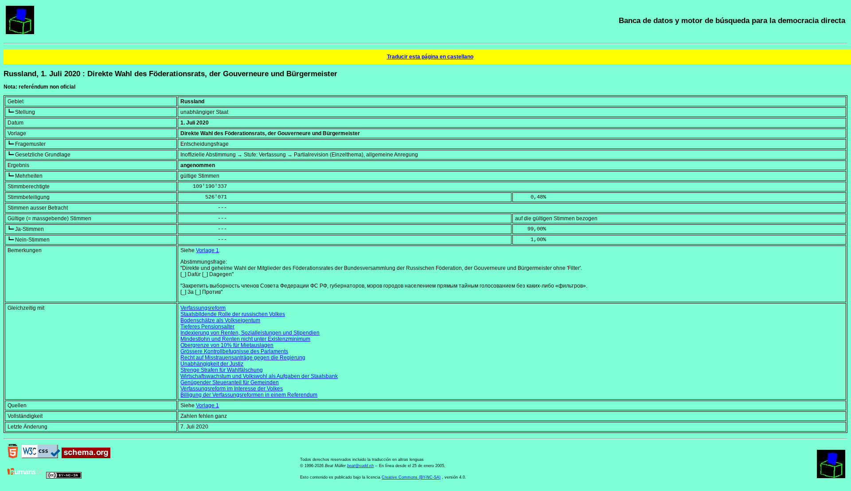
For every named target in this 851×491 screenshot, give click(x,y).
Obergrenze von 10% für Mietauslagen (226, 345)
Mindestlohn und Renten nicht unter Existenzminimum (245, 339)
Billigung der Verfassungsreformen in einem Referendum (248, 395)
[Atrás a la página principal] (20, 32)
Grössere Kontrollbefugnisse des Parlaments (234, 351)
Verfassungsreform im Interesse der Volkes (231, 389)
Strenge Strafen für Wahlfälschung (221, 370)
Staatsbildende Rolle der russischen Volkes (232, 314)
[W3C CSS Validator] (40, 456)
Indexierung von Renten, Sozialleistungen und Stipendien (250, 333)
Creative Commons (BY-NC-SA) (411, 477)
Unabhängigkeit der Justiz (211, 364)
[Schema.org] (86, 456)
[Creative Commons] (64, 477)
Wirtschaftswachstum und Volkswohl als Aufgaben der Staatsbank (259, 376)
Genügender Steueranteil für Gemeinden (229, 382)
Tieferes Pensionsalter (207, 326)
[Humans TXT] (25, 477)
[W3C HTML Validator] (13, 456)
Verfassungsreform (203, 308)
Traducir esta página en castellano (430, 57)
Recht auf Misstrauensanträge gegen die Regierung (242, 358)
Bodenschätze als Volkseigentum (220, 320)
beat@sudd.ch (360, 466)
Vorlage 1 (207, 250)
